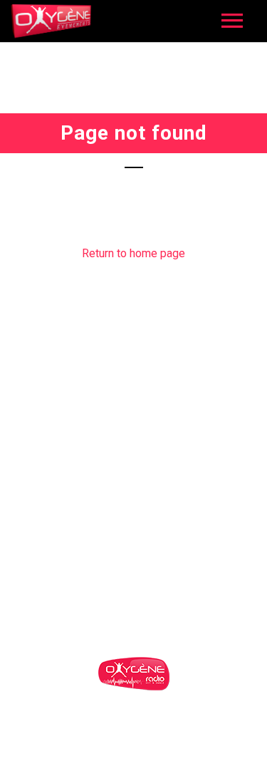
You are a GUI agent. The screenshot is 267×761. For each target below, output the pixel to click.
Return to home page (133, 253)
